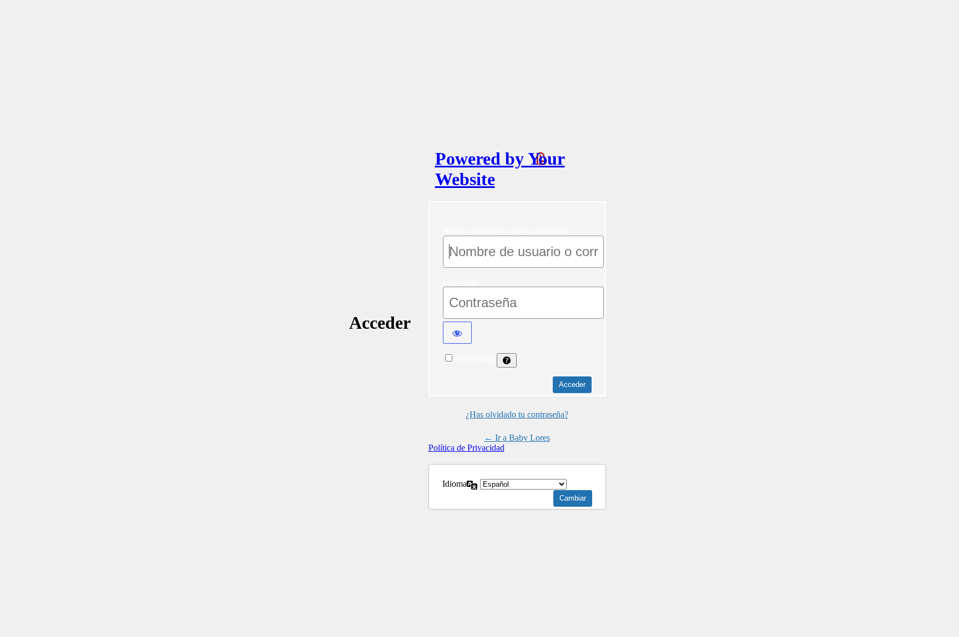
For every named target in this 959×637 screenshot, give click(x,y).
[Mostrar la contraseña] (457, 333)
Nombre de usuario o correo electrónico (505, 231)
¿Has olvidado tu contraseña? (517, 414)
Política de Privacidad (466, 447)
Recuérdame (475, 359)
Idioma (454, 483)
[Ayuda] (507, 360)
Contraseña (460, 282)
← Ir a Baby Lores (517, 437)
